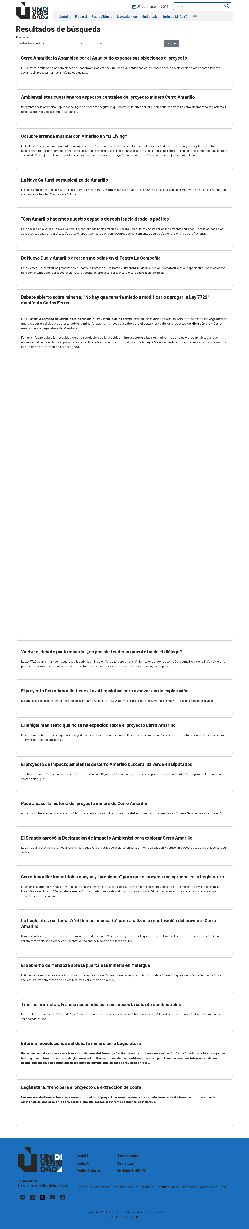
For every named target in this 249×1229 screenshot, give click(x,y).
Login (223, 1187)
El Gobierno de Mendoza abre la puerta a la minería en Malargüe (85, 965)
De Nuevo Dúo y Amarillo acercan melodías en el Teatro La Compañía (91, 258)
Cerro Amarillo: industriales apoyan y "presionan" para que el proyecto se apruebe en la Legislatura (122, 876)
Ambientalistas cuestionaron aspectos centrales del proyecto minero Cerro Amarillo (108, 97)
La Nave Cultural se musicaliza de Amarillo (64, 180)
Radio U (81, 16)
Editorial (82, 1187)
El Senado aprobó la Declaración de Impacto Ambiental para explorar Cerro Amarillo (106, 837)
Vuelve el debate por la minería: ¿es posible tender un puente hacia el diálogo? (101, 651)
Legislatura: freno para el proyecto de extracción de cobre (81, 1087)
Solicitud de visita (167, 1187)
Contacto (147, 1187)
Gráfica (134, 1187)
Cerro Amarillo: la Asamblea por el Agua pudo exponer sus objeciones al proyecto (104, 58)
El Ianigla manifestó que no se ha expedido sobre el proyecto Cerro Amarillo (98, 725)
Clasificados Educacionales (199, 1187)
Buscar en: (23, 37)
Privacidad (120, 1187)
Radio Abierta (102, 16)
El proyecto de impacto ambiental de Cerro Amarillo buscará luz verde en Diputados (106, 764)
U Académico (127, 16)
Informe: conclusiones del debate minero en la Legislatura (81, 1043)
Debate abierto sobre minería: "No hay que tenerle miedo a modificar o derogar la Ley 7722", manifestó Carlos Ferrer (115, 299)
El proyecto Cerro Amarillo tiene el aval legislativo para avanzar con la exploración (105, 690)
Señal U (65, 16)
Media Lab (149, 16)
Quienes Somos (100, 1187)
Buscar (171, 43)
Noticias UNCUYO (175, 16)
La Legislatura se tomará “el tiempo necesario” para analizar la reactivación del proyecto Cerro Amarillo (118, 923)
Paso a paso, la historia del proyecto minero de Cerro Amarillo (84, 803)
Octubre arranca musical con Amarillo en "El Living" (74, 136)
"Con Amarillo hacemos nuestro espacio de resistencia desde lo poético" (96, 219)
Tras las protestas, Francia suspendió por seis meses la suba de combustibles (101, 1004)
